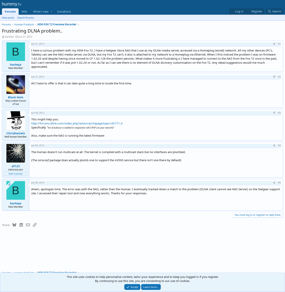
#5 (279, 182)
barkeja (9, 36)
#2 (279, 76)
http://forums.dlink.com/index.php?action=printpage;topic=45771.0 (77, 123)
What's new (40, 11)
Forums (10, 11)
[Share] (274, 44)
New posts (8, 17)
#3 (279, 112)
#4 (279, 145)
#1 (279, 43)
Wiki (24, 11)
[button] (51, 11)
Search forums (25, 17)
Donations (64, 11)
